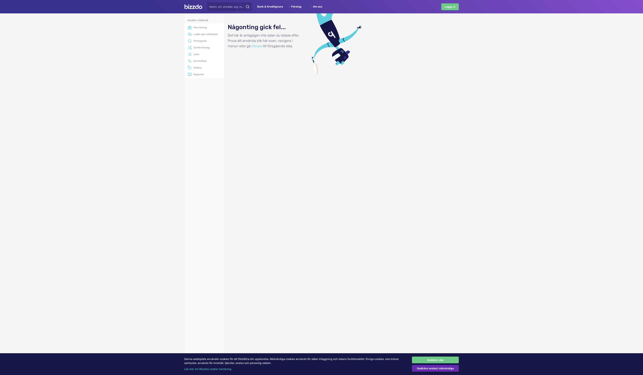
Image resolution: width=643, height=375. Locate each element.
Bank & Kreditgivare (270, 6)
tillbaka (256, 46)
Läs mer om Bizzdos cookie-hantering (207, 369)
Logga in (450, 6)
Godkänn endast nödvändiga (435, 368)
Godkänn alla (435, 360)
